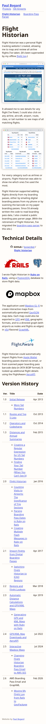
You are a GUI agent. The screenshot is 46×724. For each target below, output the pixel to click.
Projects (6, 8)
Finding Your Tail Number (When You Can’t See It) (20, 468)
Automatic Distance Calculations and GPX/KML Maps (17, 602)
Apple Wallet (30, 357)
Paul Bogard (11, 5)
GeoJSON (34, 312)
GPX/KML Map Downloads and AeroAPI (18, 637)
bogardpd (29, 246)
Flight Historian (11, 14)
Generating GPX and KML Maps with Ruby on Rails (20, 621)
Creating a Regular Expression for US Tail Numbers (20, 451)
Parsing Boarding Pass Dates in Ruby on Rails (20, 517)
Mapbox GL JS (32, 305)
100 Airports (19, 8)
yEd (7, 329)
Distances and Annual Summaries (17, 436)
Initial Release (17, 399)
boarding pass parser (28, 225)
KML (27, 319)
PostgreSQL (23, 277)
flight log (21, 56)
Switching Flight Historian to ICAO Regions (20, 573)
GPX (17, 319)
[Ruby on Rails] (16, 262)
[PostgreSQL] (37, 262)
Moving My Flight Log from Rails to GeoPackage (20, 697)
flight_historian (23, 250)
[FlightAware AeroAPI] (23, 342)
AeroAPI (30, 374)
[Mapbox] (23, 293)
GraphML (24, 329)
